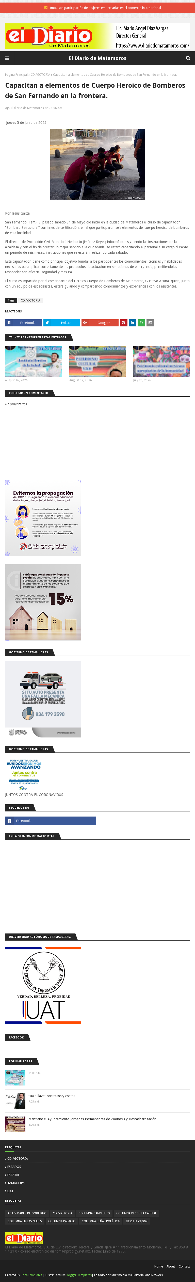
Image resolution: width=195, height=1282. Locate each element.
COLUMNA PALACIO (61, 1221)
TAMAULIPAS (16, 1183)
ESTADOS (14, 1167)
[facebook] (50, 821)
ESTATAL (13, 1175)
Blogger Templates (79, 1275)
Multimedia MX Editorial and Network (137, 1275)
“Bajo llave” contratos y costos (51, 1096)
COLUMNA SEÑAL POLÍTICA (101, 1221)
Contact (184, 1266)
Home (158, 1266)
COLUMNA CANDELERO (94, 1213)
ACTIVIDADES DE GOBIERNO (27, 1213)
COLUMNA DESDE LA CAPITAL (136, 1213)
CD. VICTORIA (40, 75)
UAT (10, 1191)
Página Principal (16, 75)
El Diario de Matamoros (97, 58)
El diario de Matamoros (27, 108)
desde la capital (137, 1221)
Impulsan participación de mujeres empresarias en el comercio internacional (105, 8)
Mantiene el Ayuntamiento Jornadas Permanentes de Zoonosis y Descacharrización (92, 1119)
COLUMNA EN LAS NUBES (25, 1221)
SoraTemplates (31, 1275)
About (171, 1266)
